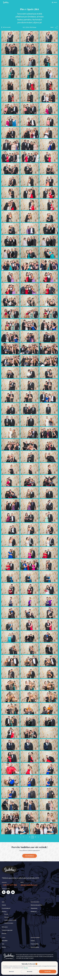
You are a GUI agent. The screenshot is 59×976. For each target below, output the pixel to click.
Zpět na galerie (7, 27)
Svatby (33, 940)
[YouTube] (13, 892)
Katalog (4, 911)
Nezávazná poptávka (36, 905)
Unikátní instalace (8, 923)
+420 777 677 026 (9, 885)
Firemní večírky (35, 944)
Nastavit (11, 971)
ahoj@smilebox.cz (29, 885)
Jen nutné (29, 971)
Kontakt (4, 933)
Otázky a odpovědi (7, 930)
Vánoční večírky (35, 947)
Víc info (26, 967)
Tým (3, 944)
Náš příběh (4, 940)
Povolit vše (48, 971)
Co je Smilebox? (6, 908)
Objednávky (34, 908)
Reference (5, 927)
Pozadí (6, 914)
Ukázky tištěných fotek (10, 920)
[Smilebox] (5, 2)
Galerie (4, 905)
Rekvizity (6, 917)
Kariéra (4, 947)
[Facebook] (4, 892)
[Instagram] (8, 892)
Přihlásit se (33, 911)
